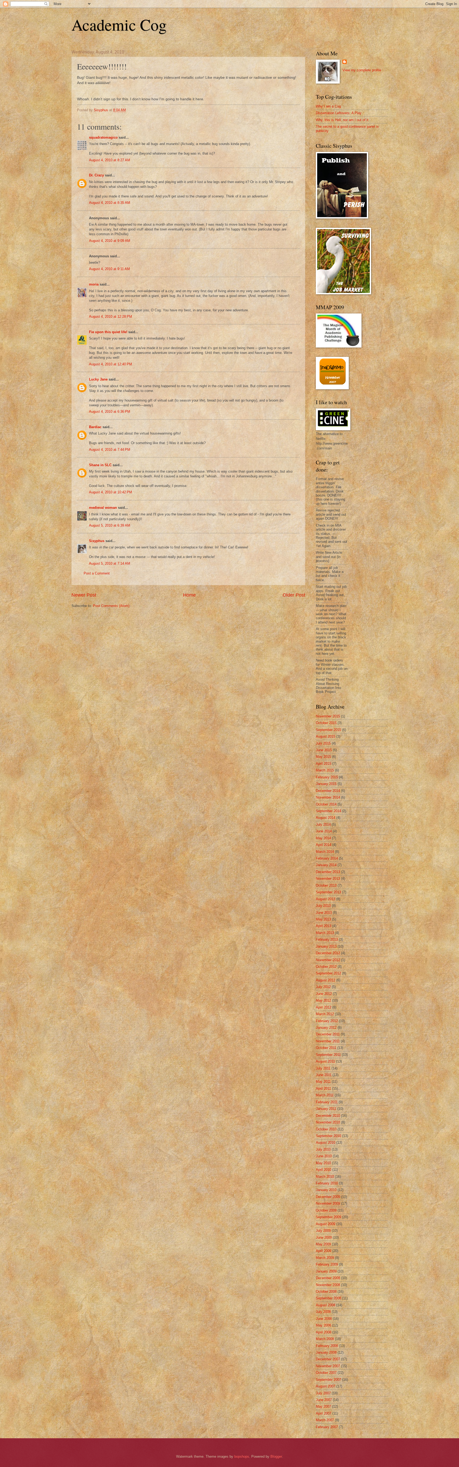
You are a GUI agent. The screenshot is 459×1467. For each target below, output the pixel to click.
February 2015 (327, 777)
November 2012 (328, 960)
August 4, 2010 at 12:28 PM (110, 317)
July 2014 (323, 825)
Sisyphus (96, 541)
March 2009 (325, 1258)
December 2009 (328, 1197)
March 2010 (325, 1177)
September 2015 (328, 730)
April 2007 (323, 1413)
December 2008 (328, 1278)
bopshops (241, 1456)
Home (189, 595)
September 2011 (328, 1055)
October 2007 (326, 1373)
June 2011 (324, 1075)
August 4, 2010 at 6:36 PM (109, 412)
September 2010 (328, 1136)
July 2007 (323, 1393)
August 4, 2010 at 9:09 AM (109, 241)
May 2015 (323, 757)
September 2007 (328, 1380)
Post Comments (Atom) (111, 606)
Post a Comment (97, 573)
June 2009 (324, 1237)
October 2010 (326, 1129)
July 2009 (323, 1231)
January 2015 (326, 784)
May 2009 (323, 1244)
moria (94, 284)
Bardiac (95, 427)
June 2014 (324, 831)
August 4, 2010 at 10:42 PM (110, 492)
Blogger (276, 1456)
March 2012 (325, 1014)
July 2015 (323, 743)
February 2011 (327, 1102)
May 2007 (323, 1406)
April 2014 (323, 845)
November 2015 (328, 716)
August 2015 (325, 736)
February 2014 (327, 858)
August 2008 (325, 1305)
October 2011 (326, 1048)
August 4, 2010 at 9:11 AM (109, 269)
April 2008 (323, 1332)
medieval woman (103, 508)
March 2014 (325, 852)
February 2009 (327, 1264)
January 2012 (326, 1028)
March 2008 (325, 1339)
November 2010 (328, 1122)
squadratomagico (103, 137)
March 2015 (325, 770)
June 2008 (324, 1319)
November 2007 (328, 1366)
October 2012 (326, 967)
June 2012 (324, 994)
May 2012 (323, 1000)
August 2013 (325, 899)
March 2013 (325, 933)
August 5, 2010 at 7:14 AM (109, 563)
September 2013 (328, 892)
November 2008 (328, 1285)
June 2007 (324, 1400)
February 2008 (327, 1346)
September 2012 (328, 973)
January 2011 (326, 1109)
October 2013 (326, 885)
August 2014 (325, 818)
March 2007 (325, 1420)
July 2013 (323, 906)
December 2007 (328, 1359)
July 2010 (323, 1149)
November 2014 (328, 797)
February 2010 (327, 1183)
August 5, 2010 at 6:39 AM (109, 525)
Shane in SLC (100, 465)
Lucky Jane (98, 379)
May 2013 (323, 919)
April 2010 (323, 1170)
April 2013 (323, 926)
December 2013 (328, 872)
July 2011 (323, 1068)
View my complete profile (361, 70)
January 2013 (326, 946)
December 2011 (328, 1034)
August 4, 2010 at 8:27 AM (109, 160)
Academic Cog (119, 24)
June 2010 (324, 1156)
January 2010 (326, 1190)
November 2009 (328, 1203)
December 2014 (328, 791)
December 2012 (328, 953)
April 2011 (323, 1088)
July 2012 (323, 987)
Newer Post (83, 595)
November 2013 (328, 879)
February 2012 (327, 1021)
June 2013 (324, 913)
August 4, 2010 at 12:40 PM (110, 364)
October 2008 (326, 1292)
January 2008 (326, 1352)
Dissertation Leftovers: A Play (339, 113)
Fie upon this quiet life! (108, 332)
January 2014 (326, 865)
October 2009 (326, 1210)
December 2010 (328, 1116)
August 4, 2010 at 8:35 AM (109, 203)
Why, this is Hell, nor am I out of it (342, 120)
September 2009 (328, 1217)
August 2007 (325, 1386)
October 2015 (326, 723)
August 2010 (325, 1142)
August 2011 (325, 1061)
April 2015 (323, 764)
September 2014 (328, 811)
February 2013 (327, 939)
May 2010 (323, 1163)
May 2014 (323, 838)
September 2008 (328, 1298)
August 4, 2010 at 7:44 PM (109, 450)
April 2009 (323, 1251)
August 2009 (325, 1224)
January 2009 (326, 1271)
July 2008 (323, 1312)
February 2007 (327, 1427)
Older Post (294, 595)
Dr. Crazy (96, 175)
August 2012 (325, 980)
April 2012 (323, 1007)
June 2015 (324, 750)
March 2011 (325, 1095)
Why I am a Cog (328, 106)
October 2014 (326, 804)
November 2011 (328, 1041)
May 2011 (323, 1082)
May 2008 (323, 1325)
